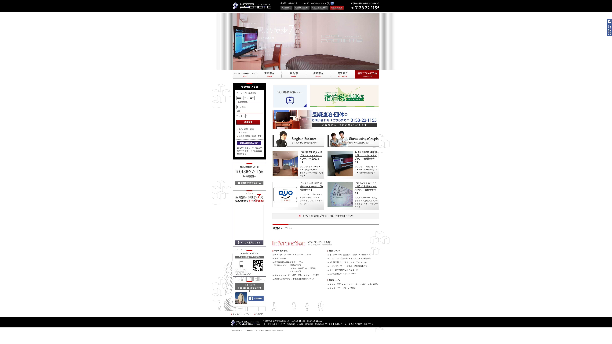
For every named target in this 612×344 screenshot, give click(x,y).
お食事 (293, 74)
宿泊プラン (337, 7)
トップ (267, 324)
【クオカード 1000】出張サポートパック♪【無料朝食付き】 (311, 186)
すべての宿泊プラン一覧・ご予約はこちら (326, 216)
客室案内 (269, 74)
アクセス (287, 7)
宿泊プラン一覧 (367, 74)
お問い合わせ (302, 7)
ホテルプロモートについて (245, 74)
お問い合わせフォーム (249, 183)
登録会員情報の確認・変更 (250, 136)
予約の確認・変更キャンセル (246, 130)
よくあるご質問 (320, 7)
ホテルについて (278, 324)
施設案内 (318, 74)
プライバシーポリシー (242, 314)
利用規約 (259, 314)
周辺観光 (342, 74)
